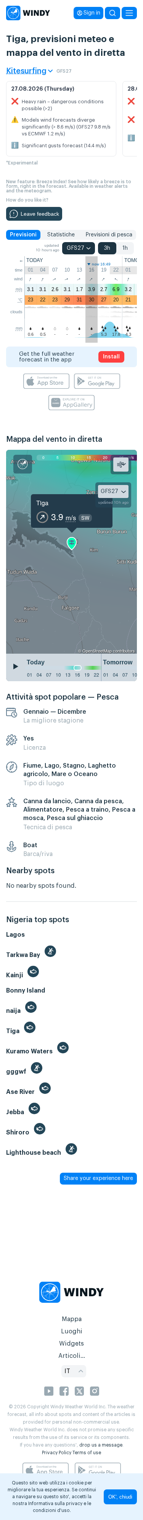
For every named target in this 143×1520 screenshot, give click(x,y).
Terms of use (86, 1452)
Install (111, 357)
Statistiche (61, 235)
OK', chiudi (120, 1497)
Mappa (72, 1319)
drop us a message (100, 1445)
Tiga (42, 502)
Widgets (71, 1344)
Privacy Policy (56, 1452)
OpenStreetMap (97, 651)
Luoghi (71, 1331)
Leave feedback (40, 214)
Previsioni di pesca (108, 235)
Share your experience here (98, 1178)
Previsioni (23, 235)
